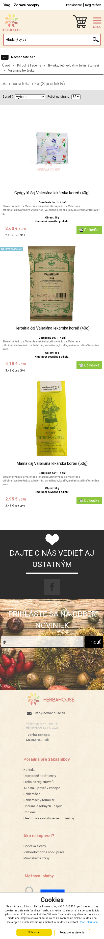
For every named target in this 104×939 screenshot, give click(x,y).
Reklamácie (31, 794)
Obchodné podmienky (39, 776)
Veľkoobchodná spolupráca (44, 852)
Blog (6, 5)
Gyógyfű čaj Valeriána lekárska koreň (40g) (52, 193)
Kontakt (29, 770)
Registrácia (93, 5)
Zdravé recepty (26, 5)
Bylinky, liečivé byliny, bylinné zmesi (73, 65)
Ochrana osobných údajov (42, 806)
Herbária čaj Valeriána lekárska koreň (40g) (52, 328)
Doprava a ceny (34, 846)
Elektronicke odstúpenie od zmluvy (48, 818)
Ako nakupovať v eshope (41, 788)
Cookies (29, 812)
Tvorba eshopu (38, 735)
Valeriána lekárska (21, 70)
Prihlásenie (74, 5)
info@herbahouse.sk (50, 713)
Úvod (6, 65)
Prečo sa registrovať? (39, 782)
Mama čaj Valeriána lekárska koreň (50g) (52, 464)
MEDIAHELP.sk (37, 740)
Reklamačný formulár (38, 800)
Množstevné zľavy (36, 858)
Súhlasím (34, 932)
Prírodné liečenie (29, 65)
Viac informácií (89, 922)
